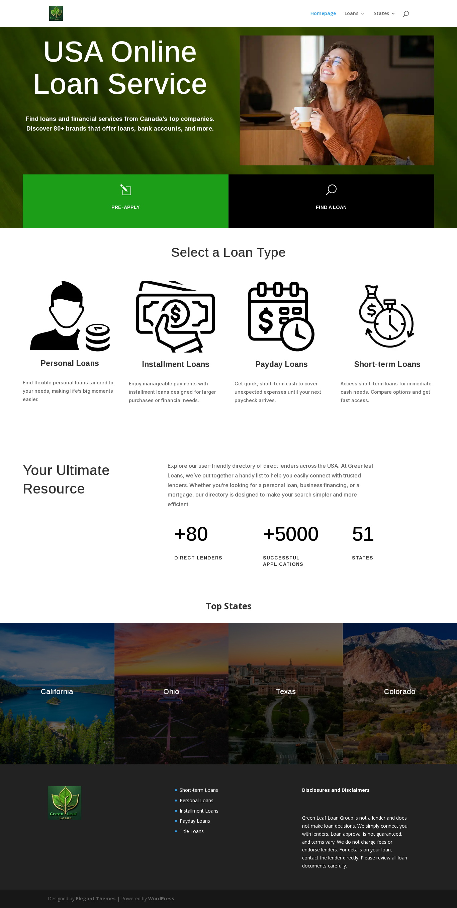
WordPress (161, 898)
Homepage (323, 13)
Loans (351, 13)
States (381, 13)
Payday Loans (195, 821)
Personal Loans (196, 800)
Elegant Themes (96, 898)
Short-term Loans (199, 790)
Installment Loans (199, 811)
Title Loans (192, 831)
